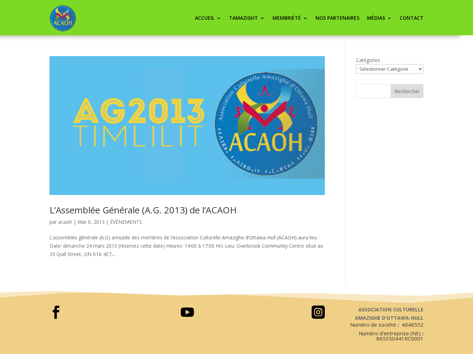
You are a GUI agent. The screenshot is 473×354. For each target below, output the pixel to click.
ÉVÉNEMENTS (126, 222)
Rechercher (407, 91)
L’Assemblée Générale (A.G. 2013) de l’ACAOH (143, 210)
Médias (376, 18)
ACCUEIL (204, 18)
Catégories (368, 60)
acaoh (65, 222)
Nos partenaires (337, 18)
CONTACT (411, 18)
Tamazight (243, 18)
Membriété (287, 18)
